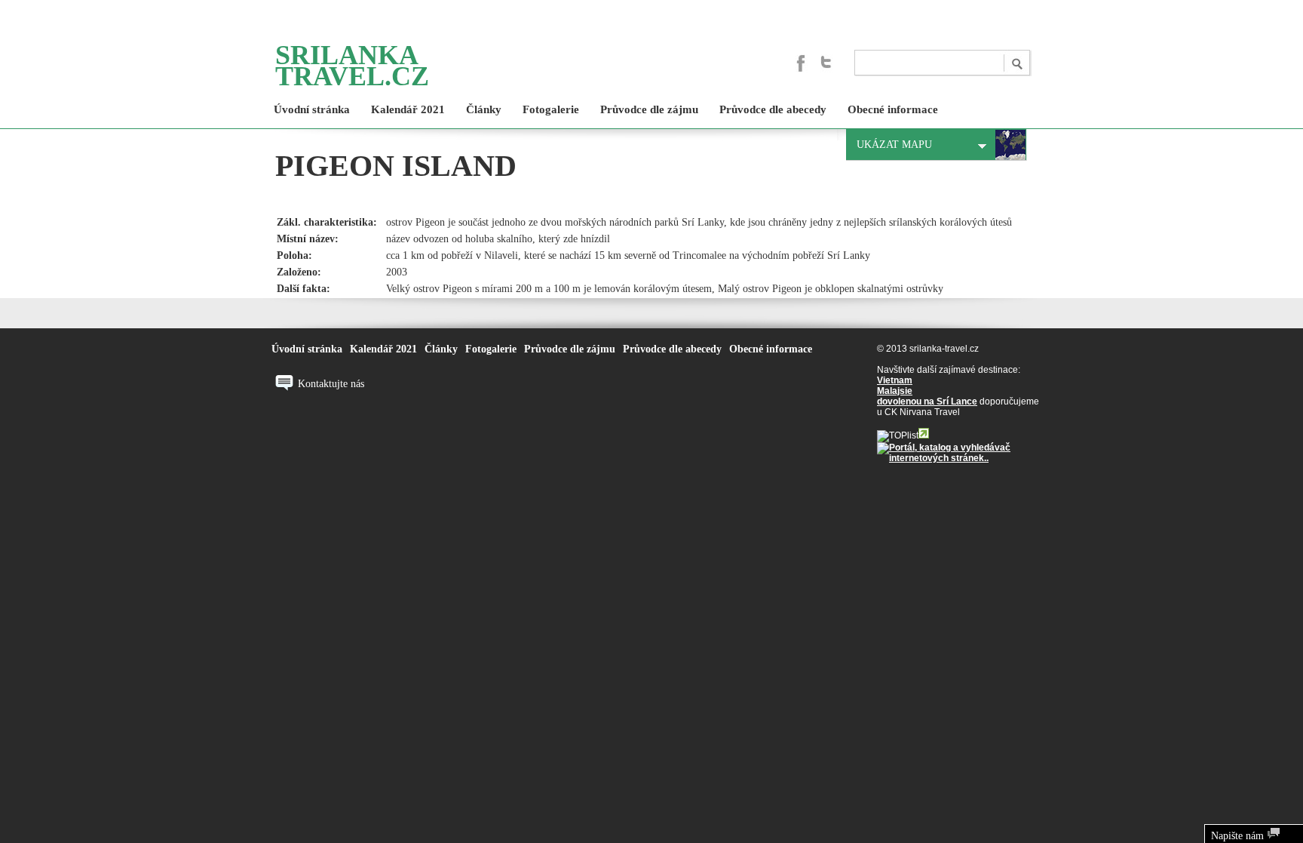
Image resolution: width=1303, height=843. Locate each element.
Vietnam (894, 380)
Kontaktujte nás (331, 383)
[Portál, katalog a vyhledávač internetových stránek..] (958, 458)
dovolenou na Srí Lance (927, 401)
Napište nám (1239, 835)
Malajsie (894, 391)
